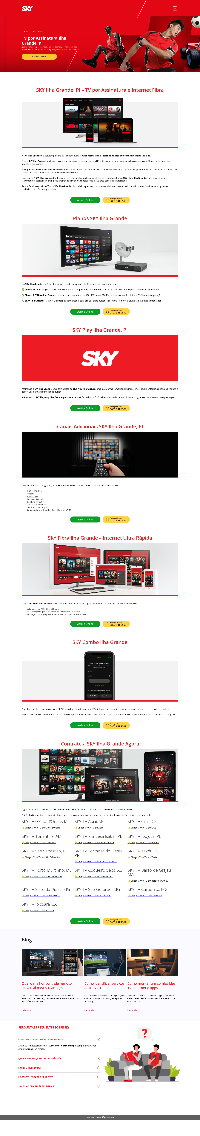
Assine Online (39, 56)
